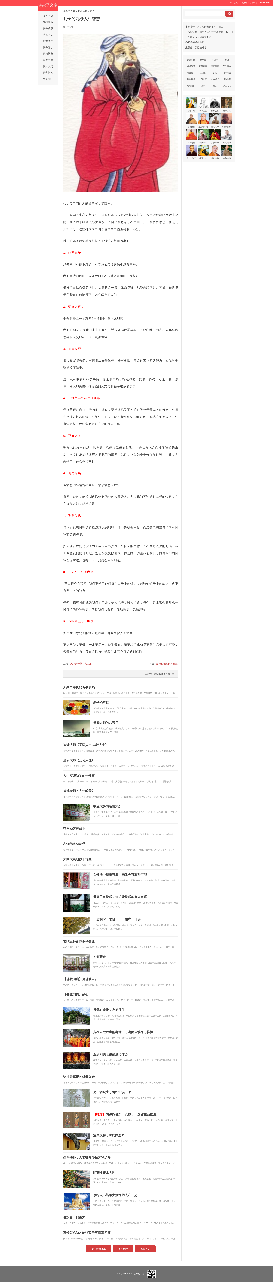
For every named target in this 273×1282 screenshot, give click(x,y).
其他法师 (82, 11)
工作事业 (227, 66)
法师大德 (48, 34)
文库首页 (48, 15)
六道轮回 (191, 60)
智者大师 (203, 111)
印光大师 (215, 111)
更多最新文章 (98, 1248)
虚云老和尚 (191, 158)
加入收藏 (234, 3)
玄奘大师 (227, 111)
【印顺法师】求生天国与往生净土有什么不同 (209, 32)
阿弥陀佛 (48, 79)
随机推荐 (48, 22)
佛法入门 (48, 66)
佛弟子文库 (69, 11)
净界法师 (191, 127)
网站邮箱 (158, 674)
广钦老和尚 (227, 127)
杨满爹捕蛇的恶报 (194, 42)
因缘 (215, 86)
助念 (227, 60)
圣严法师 (203, 143)
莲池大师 (203, 158)
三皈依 (203, 73)
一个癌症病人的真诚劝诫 (198, 37)
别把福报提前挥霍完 (167, 663)
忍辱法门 (191, 86)
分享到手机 (147, 674)
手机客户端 (169, 674)
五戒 (215, 73)
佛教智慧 (191, 66)
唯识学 (215, 60)
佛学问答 (48, 72)
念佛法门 (203, 79)
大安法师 (215, 143)
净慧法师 (227, 158)
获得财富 (203, 66)
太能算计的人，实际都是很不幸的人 (204, 26)
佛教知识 (48, 47)
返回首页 (145, 1248)
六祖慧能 (191, 143)
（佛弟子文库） (139, 1274)
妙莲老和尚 (203, 127)
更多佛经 (123, 1248)
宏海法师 (215, 127)
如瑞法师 (227, 143)
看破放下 (191, 73)
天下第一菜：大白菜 (81, 663)
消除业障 (227, 79)
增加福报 (191, 79)
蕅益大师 (191, 111)
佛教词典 (48, 53)
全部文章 (48, 60)
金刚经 (203, 60)
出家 (203, 86)
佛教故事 (48, 28)
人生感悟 (215, 79)
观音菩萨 (215, 66)
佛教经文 (48, 41)
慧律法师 (215, 158)
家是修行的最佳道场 (196, 47)
